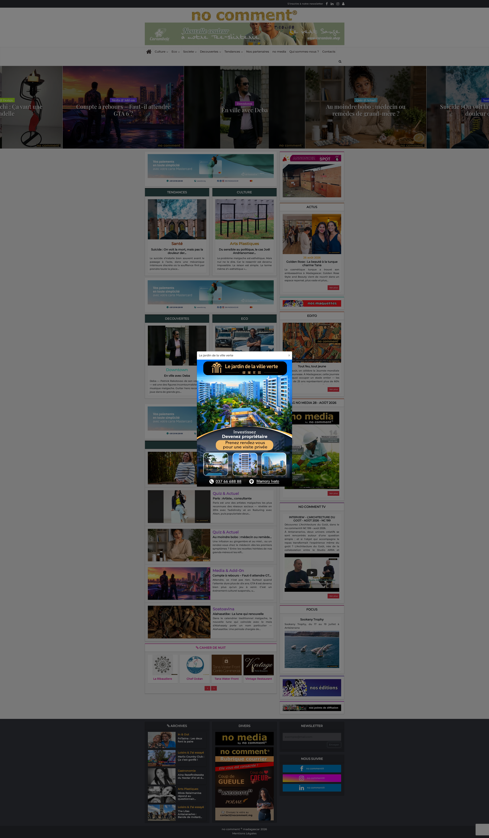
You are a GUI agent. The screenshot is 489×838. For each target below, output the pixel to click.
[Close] (289, 355)
